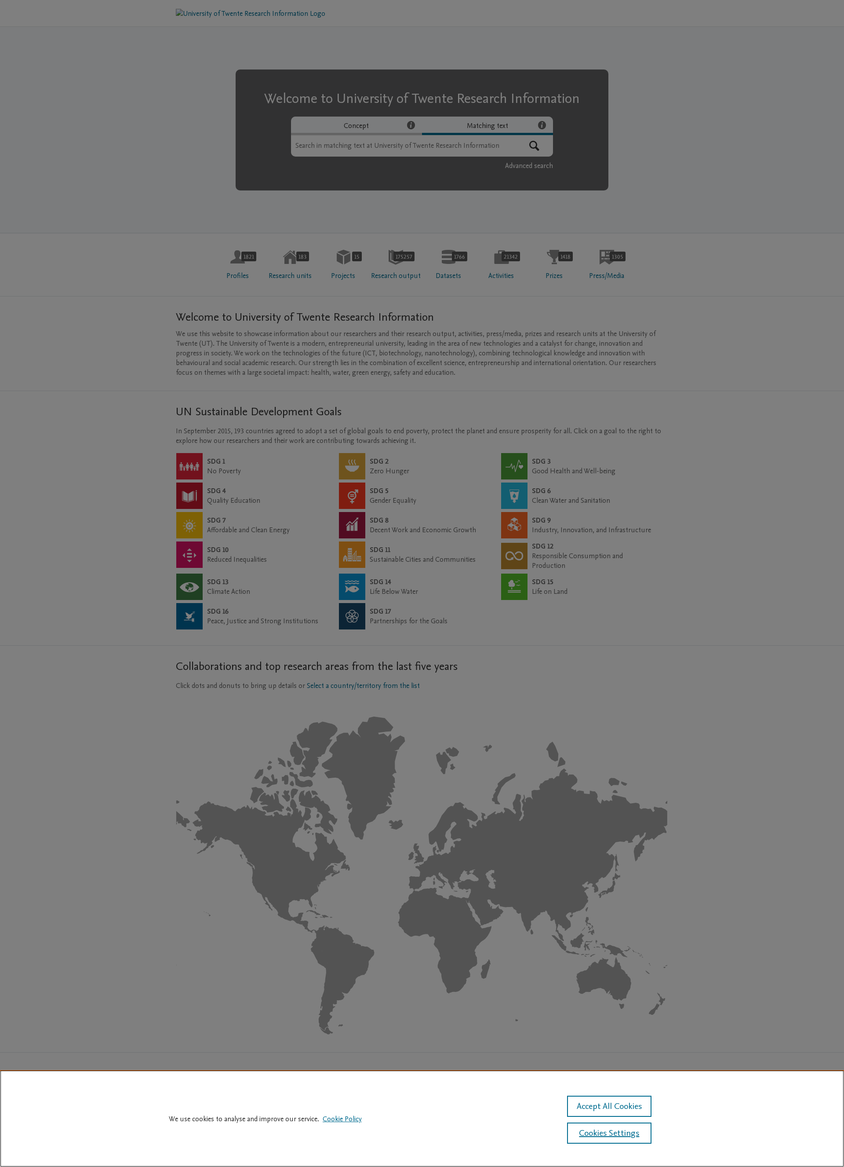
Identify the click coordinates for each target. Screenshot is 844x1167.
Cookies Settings (609, 1133)
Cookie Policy (342, 1119)
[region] (422, 1118)
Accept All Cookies (609, 1106)
